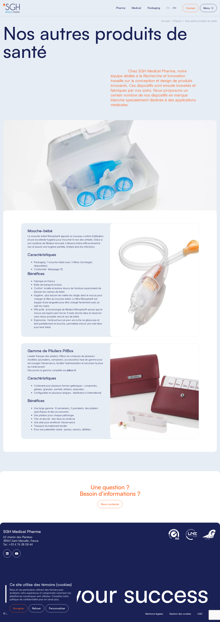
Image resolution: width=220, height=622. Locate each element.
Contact (190, 8)
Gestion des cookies (180, 613)
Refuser (36, 608)
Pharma (120, 7)
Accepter (18, 608)
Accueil (165, 21)
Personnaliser (57, 608)
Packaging (154, 7)
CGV (199, 613)
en (174, 7)
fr (168, 7)
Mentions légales (154, 613)
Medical (136, 7)
